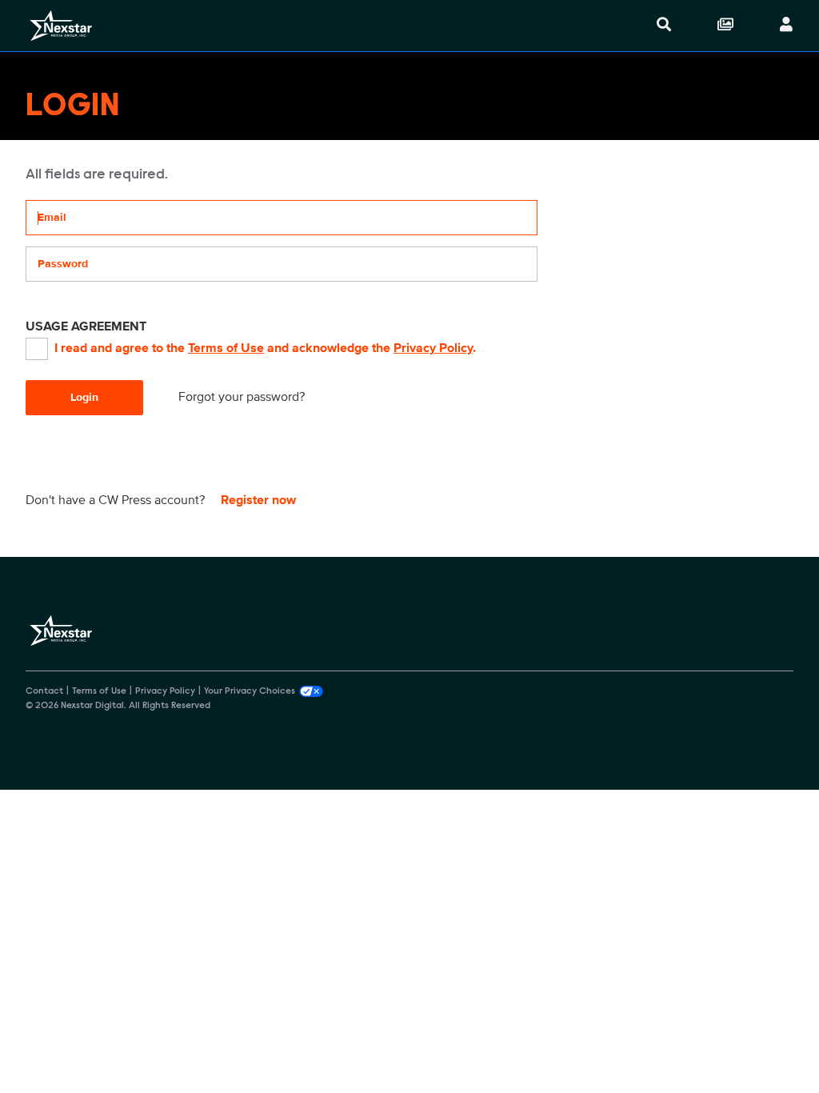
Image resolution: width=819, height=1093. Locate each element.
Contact (44, 691)
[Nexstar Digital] (61, 25)
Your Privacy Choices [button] (249, 691)
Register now (258, 500)
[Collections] (725, 25)
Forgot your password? (241, 397)
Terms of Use (226, 348)
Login (84, 397)
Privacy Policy (433, 348)
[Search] (664, 25)
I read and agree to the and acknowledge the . (265, 348)
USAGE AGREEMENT (86, 326)
